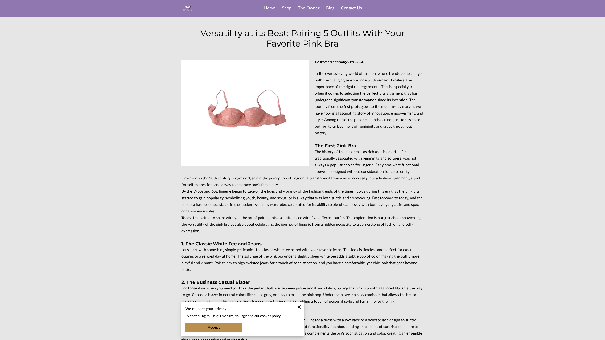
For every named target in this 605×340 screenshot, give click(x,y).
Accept (214, 327)
